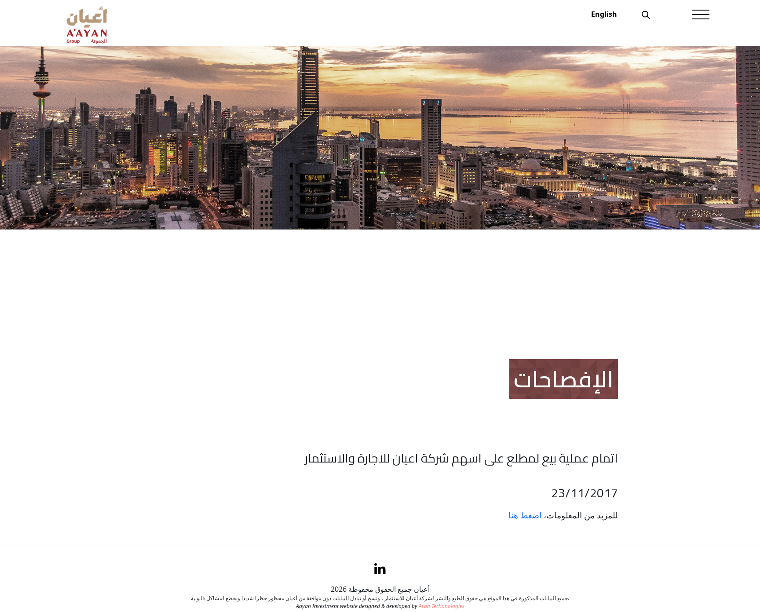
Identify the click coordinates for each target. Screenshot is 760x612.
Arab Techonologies (441, 606)
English (604, 14)
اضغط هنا (524, 515)
